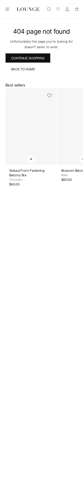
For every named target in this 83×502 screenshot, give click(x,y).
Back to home (23, 69)
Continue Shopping (27, 58)
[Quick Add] (31, 159)
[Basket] (76, 9)
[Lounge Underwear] (28, 9)
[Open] (7, 9)
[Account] (67, 9)
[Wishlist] (58, 9)
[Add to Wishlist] (49, 95)
